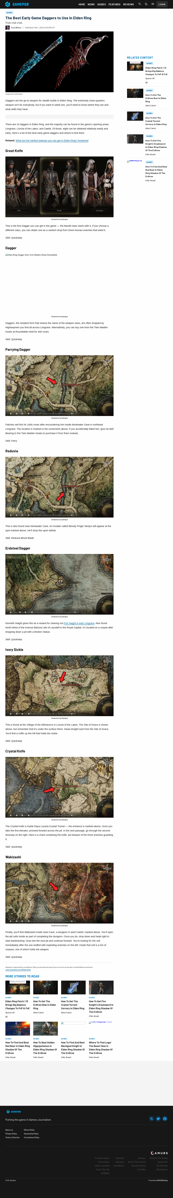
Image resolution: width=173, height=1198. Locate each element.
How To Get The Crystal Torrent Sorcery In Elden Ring (72, 1005)
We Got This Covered (137, 1162)
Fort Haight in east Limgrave (79, 623)
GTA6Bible (105, 1173)
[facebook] (165, 1118)
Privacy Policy (11, 1134)
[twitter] (158, 1118)
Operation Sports (138, 1166)
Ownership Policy (31, 1134)
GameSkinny (119, 1166)
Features (115, 4)
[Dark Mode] (146, 4)
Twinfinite (119, 1158)
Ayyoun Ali (10, 1012)
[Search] (139, 4)
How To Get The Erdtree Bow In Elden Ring (44, 1005)
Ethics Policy (29, 1130)
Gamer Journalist (102, 1166)
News (91, 4)
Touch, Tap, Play (102, 1169)
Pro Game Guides (102, 1158)
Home (82, 4)
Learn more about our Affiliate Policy (18, 969)
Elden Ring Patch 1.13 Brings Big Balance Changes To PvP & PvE (17, 1005)
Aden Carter (38, 1012)
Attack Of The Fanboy (159, 1158)
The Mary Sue (162, 1166)
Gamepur (142, 1158)
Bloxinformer (162, 1169)
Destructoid (163, 1162)
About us (9, 1130)
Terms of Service (12, 1137)
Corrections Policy (31, 1137)
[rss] (151, 1118)
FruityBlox (141, 1169)
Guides (101, 4)
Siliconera (120, 1162)
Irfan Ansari (94, 1016)
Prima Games (103, 1162)
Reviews (128, 4)
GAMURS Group (162, 1180)
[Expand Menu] (152, 4)
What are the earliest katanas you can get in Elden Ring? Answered (52, 140)
